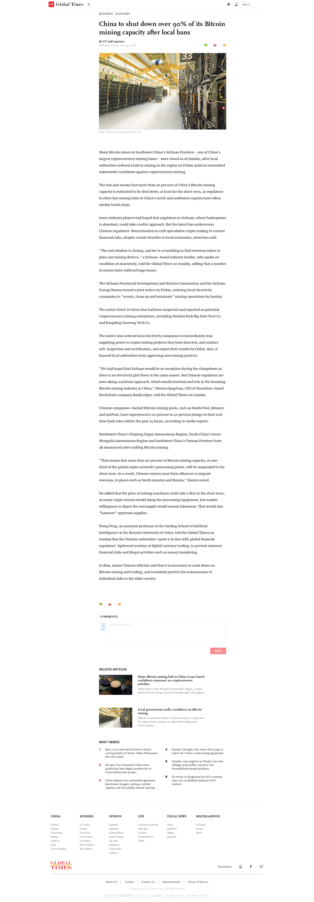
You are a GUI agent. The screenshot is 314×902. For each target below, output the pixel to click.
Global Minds (116, 832)
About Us (111, 882)
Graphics (172, 828)
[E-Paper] (228, 4)
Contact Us (148, 882)
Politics (55, 824)
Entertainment (145, 836)
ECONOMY (123, 13)
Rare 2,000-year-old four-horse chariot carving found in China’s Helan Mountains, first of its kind (131, 753)
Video (170, 824)
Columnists (115, 848)
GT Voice (85, 824)
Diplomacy (56, 832)
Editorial (113, 824)
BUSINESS (106, 13)
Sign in (246, 4)
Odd (53, 844)
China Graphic (59, 848)
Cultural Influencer (148, 824)
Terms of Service (198, 882)
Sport (199, 832)
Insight (83, 828)
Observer (113, 828)
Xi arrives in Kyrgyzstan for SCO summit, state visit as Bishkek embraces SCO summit (197, 780)
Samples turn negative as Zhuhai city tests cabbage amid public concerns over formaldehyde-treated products (197, 765)
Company (85, 840)
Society (55, 828)
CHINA (55, 816)
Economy (85, 832)
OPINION (115, 816)
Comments (86, 836)
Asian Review (116, 836)
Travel (141, 840)
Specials (171, 836)
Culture (142, 832)
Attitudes (143, 828)
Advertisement (171, 882)
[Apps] (234, 4)
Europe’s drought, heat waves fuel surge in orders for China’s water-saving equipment (197, 751)
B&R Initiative (87, 844)
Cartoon (113, 852)
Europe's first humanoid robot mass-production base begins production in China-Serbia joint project (128, 768)
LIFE (141, 816)
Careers (129, 882)
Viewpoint (114, 844)
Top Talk (113, 840)
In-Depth (201, 824)
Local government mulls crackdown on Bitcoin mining (170, 711)
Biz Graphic (86, 848)
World (199, 828)
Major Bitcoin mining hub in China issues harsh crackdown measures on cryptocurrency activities (171, 680)
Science (55, 840)
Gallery (170, 832)
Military (54, 836)
